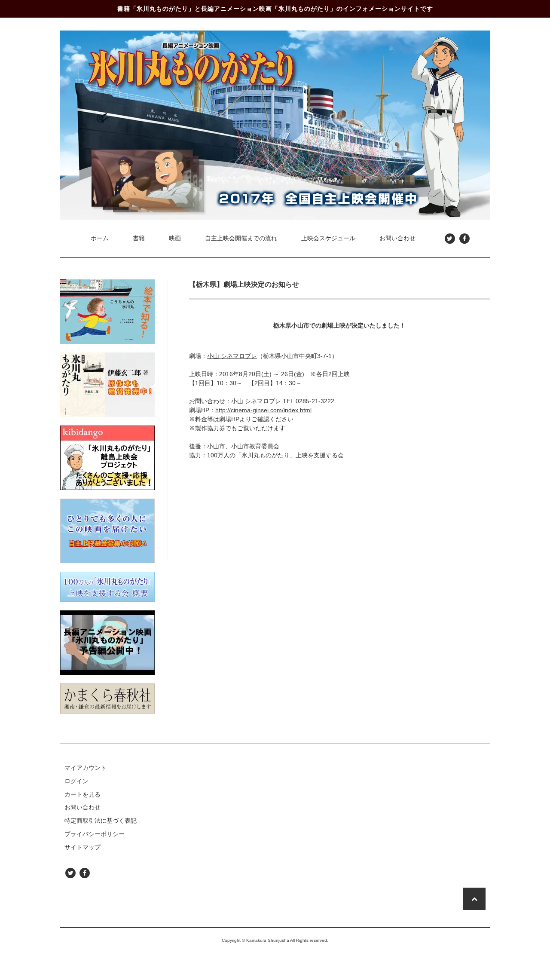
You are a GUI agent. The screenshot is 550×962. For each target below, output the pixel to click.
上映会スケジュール (328, 238)
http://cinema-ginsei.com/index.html (263, 410)
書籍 (139, 238)
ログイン (76, 781)
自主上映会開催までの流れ (241, 238)
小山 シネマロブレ (232, 355)
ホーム (100, 238)
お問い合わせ (397, 238)
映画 (175, 238)
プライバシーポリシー (94, 833)
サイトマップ (82, 847)
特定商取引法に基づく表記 (100, 820)
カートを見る (82, 794)
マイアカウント (85, 767)
